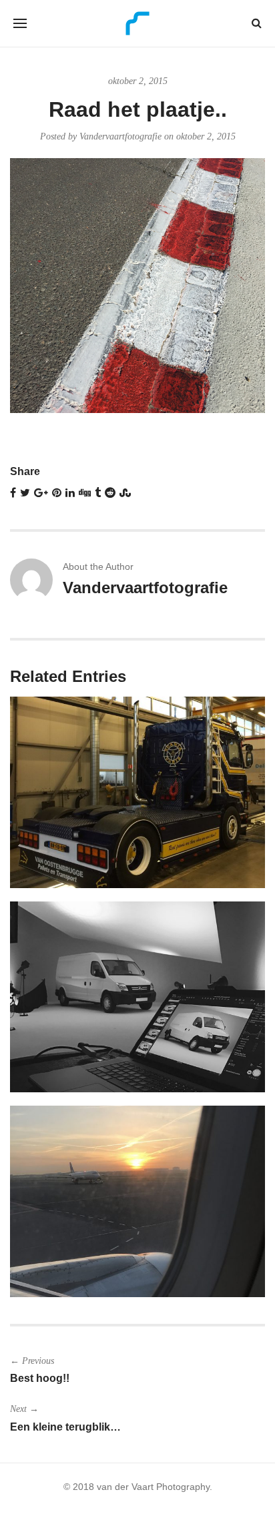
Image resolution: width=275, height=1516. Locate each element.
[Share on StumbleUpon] (125, 492)
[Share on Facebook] (13, 492)
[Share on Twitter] (25, 492)
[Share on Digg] (85, 492)
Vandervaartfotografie (120, 136)
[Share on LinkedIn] (70, 492)
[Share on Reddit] (110, 492)
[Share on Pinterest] (56, 492)
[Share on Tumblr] (98, 492)
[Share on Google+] (41, 492)
